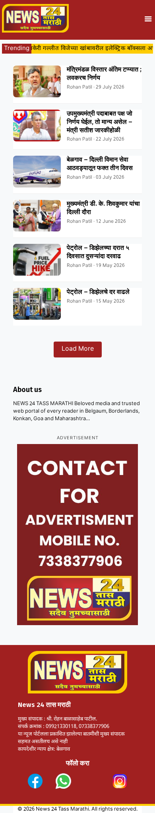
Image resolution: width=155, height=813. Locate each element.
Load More (78, 349)
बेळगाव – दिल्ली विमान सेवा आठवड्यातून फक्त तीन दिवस (100, 164)
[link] (35, 781)
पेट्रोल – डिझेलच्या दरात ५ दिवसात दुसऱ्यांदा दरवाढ (98, 252)
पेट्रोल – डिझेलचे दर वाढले (98, 291)
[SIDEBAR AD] (77, 534)
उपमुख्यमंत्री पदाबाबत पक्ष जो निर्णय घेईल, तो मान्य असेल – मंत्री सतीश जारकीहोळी (99, 122)
